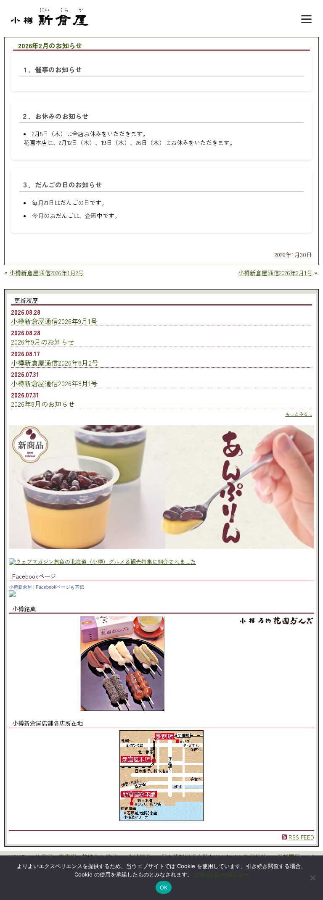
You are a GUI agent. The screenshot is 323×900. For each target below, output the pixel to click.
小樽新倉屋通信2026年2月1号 (275, 272)
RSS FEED (300, 837)
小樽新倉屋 (20, 586)
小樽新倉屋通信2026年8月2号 (54, 363)
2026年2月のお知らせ (50, 46)
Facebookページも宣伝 (60, 586)
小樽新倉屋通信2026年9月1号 (54, 321)
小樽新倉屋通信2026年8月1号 (54, 383)
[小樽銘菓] (122, 709)
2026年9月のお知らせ (42, 342)
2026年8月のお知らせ (43, 404)
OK (164, 887)
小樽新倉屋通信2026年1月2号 (46, 272)
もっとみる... (298, 414)
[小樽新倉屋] (12, 595)
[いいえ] (312, 878)
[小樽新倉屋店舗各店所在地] (161, 819)
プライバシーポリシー (221, 874)
